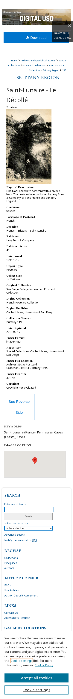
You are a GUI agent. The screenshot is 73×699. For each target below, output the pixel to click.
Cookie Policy (44, 665)
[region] (36, 665)
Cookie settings (21, 661)
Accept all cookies (36, 677)
